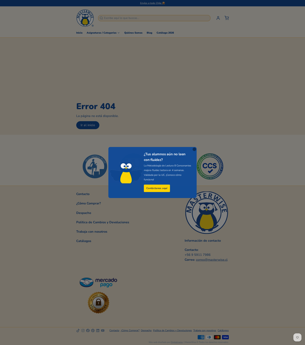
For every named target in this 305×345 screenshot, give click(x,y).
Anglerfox (158, 200)
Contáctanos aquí (157, 188)
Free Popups (147, 195)
